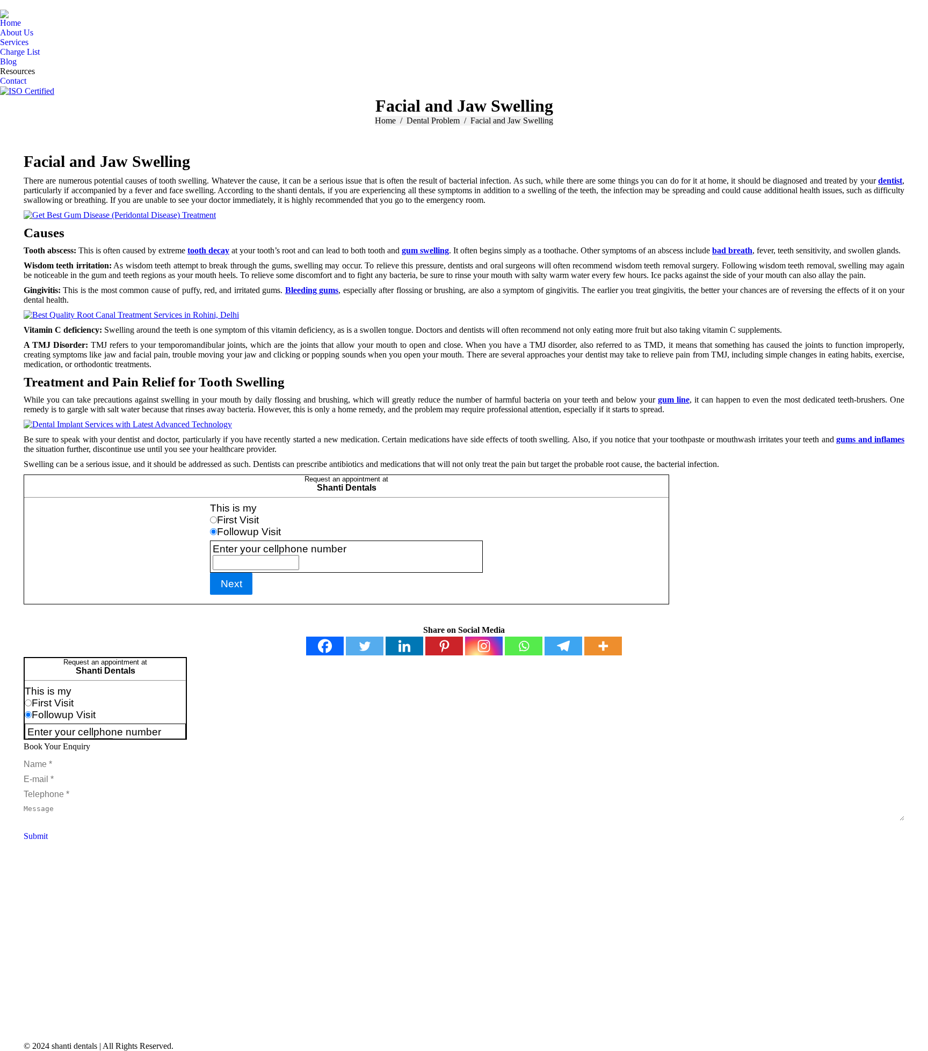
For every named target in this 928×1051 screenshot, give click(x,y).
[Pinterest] (444, 646)
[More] (603, 646)
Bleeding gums (311, 290)
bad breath (732, 250)
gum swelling (425, 250)
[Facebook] (325, 646)
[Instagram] (484, 646)
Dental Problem (433, 120)
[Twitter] (364, 646)
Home (385, 120)
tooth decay (208, 250)
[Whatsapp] (523, 646)
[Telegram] (563, 646)
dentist (890, 180)
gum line (674, 399)
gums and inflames (870, 439)
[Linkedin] (404, 646)
